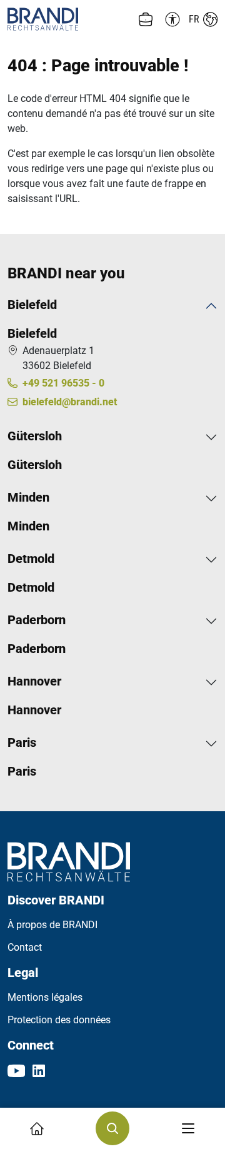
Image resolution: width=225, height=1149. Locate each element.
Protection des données (59, 1020)
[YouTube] (16, 1070)
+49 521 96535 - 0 (63, 383)
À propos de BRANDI (53, 925)
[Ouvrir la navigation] (188, 1128)
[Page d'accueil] (60, 19)
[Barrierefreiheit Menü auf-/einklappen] (171, 19)
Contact (25, 947)
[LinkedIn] (38, 1070)
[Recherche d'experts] (112, 1128)
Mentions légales (45, 997)
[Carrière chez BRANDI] (145, 19)
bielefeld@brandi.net (69, 402)
